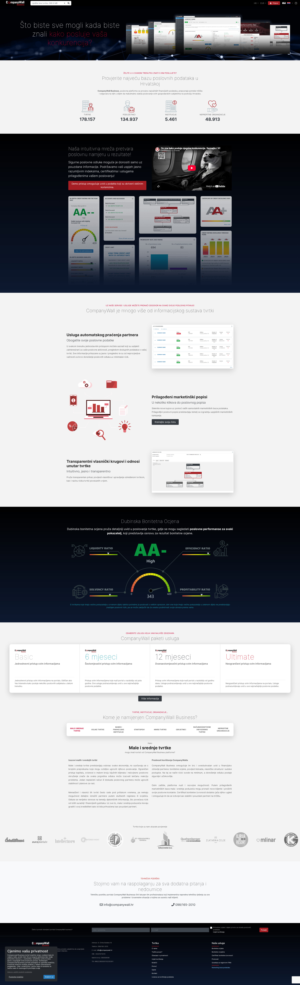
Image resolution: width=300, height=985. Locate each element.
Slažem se (49, 977)
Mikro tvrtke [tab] (160, 730)
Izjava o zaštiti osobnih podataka (19, 972)
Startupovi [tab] (139, 730)
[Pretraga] (68, 3)
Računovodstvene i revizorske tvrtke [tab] (202, 729)
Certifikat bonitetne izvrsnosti (222, 955)
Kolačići (154, 963)
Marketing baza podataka (221, 967)
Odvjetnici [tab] (181, 730)
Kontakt (154, 973)
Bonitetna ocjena (217, 948)
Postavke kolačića (16, 977)
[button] (287, 3)
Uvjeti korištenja (218, 932)
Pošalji (264, 930)
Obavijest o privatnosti (160, 955)
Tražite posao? (157, 952)
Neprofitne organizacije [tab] (223, 729)
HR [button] (255, 3)
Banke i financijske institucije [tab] (118, 729)
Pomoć (154, 966)
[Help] (296, 3)
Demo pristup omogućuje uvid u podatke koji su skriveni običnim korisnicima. (107, 185)
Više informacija (150, 698)
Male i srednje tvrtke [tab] (77, 729)
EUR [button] (262, 3)
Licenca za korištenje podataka (163, 977)
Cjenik (154, 970)
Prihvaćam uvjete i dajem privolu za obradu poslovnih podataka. (232, 929)
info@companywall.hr (119, 904)
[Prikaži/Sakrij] (64, 3)
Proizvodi (215, 959)
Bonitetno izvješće (218, 952)
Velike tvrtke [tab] (97, 730)
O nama (154, 948)
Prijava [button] (275, 3)
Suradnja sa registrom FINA (221, 963)
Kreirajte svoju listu (165, 422)
